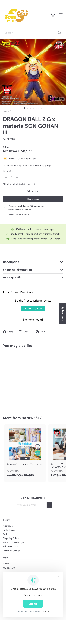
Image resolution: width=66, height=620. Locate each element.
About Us (8, 525)
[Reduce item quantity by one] (6, 177)
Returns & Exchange (13, 542)
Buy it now (33, 198)
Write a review (33, 308)
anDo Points (9, 530)
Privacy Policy (10, 546)
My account (9, 567)
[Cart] (53, 15)
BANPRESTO (32, 418)
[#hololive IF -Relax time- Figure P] (25, 451)
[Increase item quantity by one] (17, 177)
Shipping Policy (11, 538)
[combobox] (33, 33)
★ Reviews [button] (62, 313)
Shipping (7, 184)
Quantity (8, 171)
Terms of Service (11, 550)
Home (6, 111)
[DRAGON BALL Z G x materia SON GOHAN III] (25, 379)
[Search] (59, 33)
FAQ (5, 534)
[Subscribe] (49, 505)
